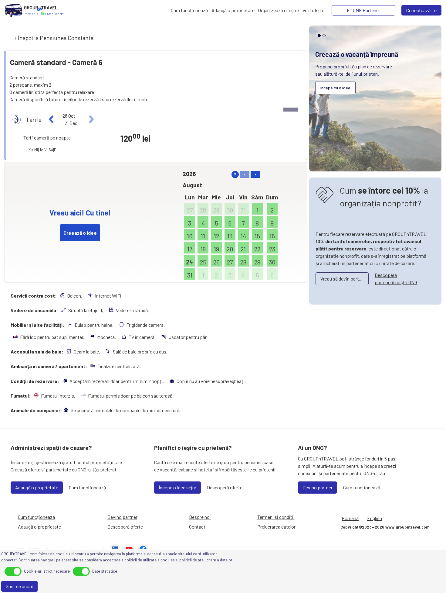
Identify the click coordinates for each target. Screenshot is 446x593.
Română (350, 518)
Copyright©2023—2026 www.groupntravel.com (384, 527)
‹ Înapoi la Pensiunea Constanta (53, 37)
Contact (197, 526)
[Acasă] (14, 10)
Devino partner (317, 487)
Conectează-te (421, 10)
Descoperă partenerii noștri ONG (396, 278)
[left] (51, 119)
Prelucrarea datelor (276, 526)
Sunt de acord (19, 586)
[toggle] (13, 571)
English (374, 518)
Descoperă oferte (224, 487)
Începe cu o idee (335, 87)
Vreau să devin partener (344, 278)
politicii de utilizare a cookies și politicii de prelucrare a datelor (178, 559)
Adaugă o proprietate (36, 487)
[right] (90, 119)
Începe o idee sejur (177, 487)
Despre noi (200, 517)
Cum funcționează (87, 487)
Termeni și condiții (276, 517)
